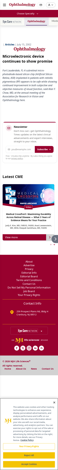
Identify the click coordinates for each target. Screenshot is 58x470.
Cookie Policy (27, 440)
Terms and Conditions (29, 280)
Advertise (29, 265)
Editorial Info (29, 272)
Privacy (29, 269)
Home (7, 368)
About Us (21, 368)
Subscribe (42, 149)
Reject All (29, 455)
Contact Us (29, 284)
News (34, 368)
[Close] (54, 402)
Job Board (29, 291)
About (29, 261)
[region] (29, 434)
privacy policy (17, 158)
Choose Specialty (25, 13)
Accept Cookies (29, 464)
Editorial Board (29, 276)
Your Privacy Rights (29, 295)
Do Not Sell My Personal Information (29, 287)
